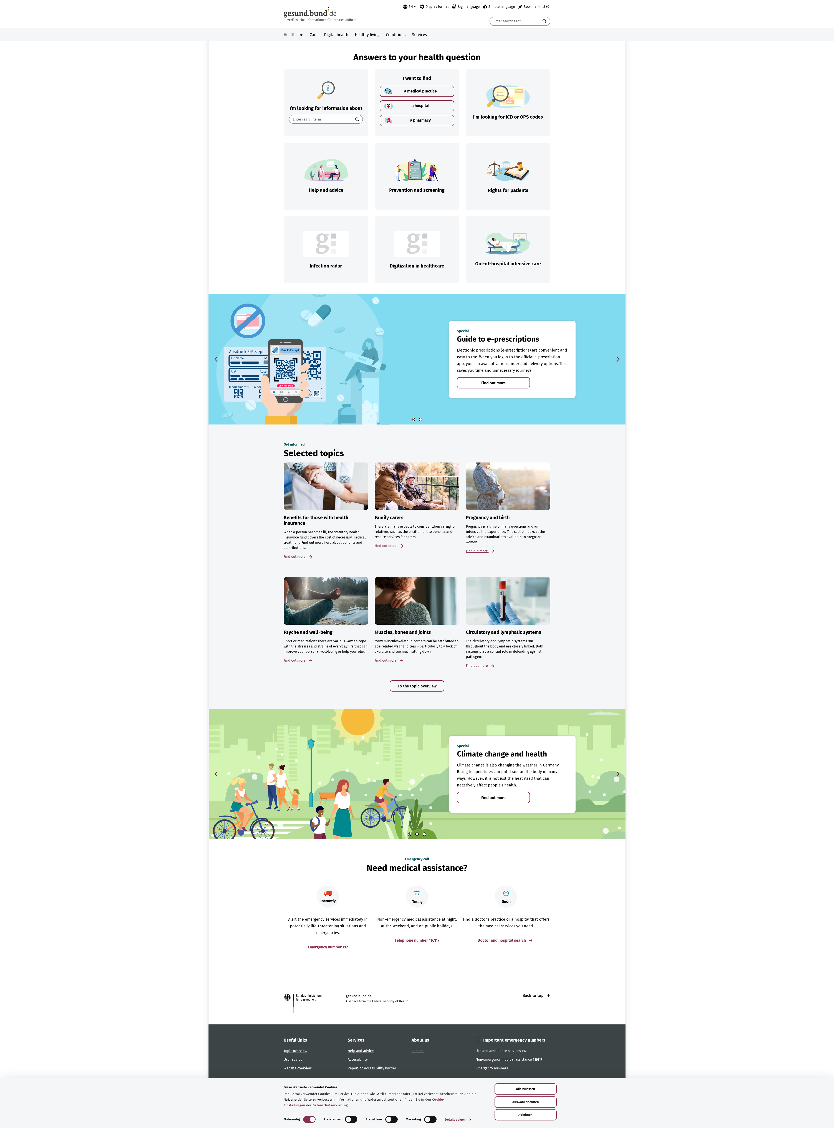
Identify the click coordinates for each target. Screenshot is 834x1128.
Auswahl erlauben (525, 1102)
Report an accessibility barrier (372, 1068)
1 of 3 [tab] (409, 834)
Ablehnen (525, 1115)
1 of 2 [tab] (413, 419)
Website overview (297, 1068)
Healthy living (367, 34)
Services (419, 34)
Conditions (395, 34)
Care (314, 34)
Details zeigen (455, 1119)
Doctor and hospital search (502, 940)
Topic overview (295, 1051)
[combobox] (514, 21)
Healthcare (293, 34)
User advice (293, 1059)
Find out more (493, 383)
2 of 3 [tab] (417, 834)
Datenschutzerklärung (330, 1105)
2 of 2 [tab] (421, 419)
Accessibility (358, 1059)
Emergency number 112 (328, 947)
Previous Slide (216, 359)
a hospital (420, 105)
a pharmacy (420, 120)
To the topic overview (417, 686)
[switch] (351, 1119)
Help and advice (361, 1051)
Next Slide (618, 359)
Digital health (336, 34)
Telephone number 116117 (417, 940)
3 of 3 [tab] (424, 834)
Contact (418, 1051)
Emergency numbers (492, 1068)
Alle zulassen (525, 1089)
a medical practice (420, 91)
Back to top (534, 995)
